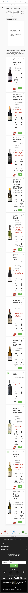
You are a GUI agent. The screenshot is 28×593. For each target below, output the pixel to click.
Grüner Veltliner (19, 504)
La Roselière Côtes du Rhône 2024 (17, 98)
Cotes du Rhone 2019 (17, 301)
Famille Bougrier (17, 179)
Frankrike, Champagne (18, 221)
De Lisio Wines (17, 137)
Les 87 (15, 218)
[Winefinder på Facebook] (10, 572)
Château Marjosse (17, 407)
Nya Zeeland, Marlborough (18, 67)
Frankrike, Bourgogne (17, 459)
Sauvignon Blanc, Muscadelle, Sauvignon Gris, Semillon (19, 420)
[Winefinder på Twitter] (4, 572)
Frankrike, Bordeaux (17, 415)
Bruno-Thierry (16, 299)
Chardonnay (18, 350)
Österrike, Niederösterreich (19, 501)
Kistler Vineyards (17, 339)
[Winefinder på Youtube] (23, 572)
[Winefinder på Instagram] (17, 572)
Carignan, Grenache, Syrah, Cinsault (19, 106)
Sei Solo (15, 373)
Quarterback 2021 (17, 140)
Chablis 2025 (16, 455)
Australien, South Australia (19, 144)
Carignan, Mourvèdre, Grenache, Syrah (19, 308)
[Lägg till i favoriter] (24, 58)
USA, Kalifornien (19, 348)
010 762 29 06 (7, 539)
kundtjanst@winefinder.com (18, 539)
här (15, 587)
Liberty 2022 (15, 258)
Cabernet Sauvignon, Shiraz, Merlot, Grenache (19, 149)
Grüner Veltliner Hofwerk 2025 (16, 495)
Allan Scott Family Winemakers (16, 60)
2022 (15, 375)
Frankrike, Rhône (19, 102)
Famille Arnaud (17, 94)
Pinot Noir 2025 (17, 63)
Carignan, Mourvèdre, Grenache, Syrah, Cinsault (19, 266)
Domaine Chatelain (15, 452)
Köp (20, 88)
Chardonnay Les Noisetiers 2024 (17, 343)
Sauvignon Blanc (19, 192)
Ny (8, 373)
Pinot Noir (17, 70)
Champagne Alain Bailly (17, 216)
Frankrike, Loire (18, 190)
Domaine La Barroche (16, 255)
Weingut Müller (17, 491)
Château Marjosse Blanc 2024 (17, 410)
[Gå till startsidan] (3, 2)
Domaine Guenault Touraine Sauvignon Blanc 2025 (17, 184)
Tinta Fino (17, 381)
